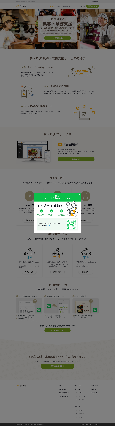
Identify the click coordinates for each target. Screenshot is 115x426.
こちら (48, 225)
